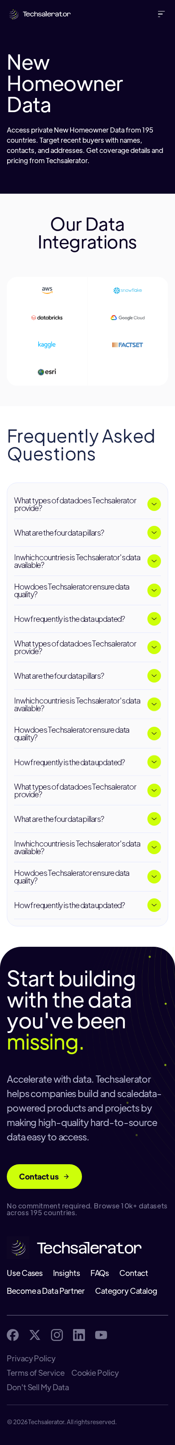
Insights (66, 1273)
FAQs (100, 1273)
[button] (163, 14)
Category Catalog (126, 1291)
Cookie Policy (95, 1373)
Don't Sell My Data (38, 1387)
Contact (133, 1273)
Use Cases (25, 1273)
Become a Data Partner (46, 1291)
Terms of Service (36, 1373)
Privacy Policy (31, 1358)
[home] (37, 14)
